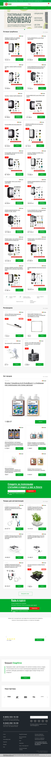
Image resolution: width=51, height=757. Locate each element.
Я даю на (17, 494)
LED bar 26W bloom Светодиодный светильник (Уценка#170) (13, 315)
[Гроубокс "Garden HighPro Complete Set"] (14, 78)
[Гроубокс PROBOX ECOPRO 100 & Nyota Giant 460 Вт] (36, 164)
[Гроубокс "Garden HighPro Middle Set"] (13, 106)
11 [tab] (35, 29)
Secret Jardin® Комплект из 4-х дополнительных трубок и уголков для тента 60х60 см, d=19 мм (36, 315)
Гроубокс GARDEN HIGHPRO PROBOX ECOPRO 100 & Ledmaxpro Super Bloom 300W (14, 269)
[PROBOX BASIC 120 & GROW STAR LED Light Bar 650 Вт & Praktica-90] (14, 250)
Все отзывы (39, 639)
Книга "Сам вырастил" (24, 745)
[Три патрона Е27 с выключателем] (13, 354)
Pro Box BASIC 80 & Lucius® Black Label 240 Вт (35, 96)
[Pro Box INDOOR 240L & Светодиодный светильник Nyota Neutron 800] (36, 222)
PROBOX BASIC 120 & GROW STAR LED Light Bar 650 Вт (36, 240)
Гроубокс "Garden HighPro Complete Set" (13, 67)
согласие (12, 493)
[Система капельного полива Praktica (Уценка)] (37, 576)
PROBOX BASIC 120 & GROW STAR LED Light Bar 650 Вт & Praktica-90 (14, 240)
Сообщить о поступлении (19, 88)
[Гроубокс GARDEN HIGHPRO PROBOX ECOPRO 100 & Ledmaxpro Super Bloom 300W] (14, 280)
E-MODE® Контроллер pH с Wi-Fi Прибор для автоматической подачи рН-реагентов (13, 508)
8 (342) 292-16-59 (10, 723)
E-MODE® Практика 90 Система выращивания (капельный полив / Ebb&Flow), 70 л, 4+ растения (35, 508)
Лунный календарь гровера (23, 749)
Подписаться (34, 608)
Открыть (25, 677)
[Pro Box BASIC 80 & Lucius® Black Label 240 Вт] (35, 107)
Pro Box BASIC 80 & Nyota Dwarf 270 (13, 124)
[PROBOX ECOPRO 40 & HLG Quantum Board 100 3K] (35, 136)
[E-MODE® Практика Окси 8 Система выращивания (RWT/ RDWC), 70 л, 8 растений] (14, 548)
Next (47, 15)
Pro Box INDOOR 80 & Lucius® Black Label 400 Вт (35, 39)
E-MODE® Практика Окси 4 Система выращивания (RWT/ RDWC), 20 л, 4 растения (36, 537)
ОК (46, 755)
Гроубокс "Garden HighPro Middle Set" (13, 95)
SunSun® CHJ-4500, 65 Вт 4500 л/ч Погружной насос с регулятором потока (33, 344)
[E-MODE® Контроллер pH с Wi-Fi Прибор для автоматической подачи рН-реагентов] (14, 520)
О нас (4, 734)
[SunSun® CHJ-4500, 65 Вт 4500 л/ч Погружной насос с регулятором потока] (34, 355)
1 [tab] (17, 29)
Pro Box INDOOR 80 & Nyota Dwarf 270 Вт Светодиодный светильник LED (36, 67)
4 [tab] (22, 29)
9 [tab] (32, 29)
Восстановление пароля (22, 738)
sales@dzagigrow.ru (34, 725)
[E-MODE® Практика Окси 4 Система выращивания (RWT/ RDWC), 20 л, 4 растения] (37, 548)
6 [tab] (26, 29)
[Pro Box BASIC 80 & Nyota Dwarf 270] (13, 135)
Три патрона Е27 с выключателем (12, 343)
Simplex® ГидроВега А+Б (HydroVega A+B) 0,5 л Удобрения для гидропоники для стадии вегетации (36, 444)
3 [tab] (20, 29)
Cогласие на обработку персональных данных (39, 739)
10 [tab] (34, 29)
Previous (4, 15)
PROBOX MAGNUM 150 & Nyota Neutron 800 (36, 268)
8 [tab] (30, 29)
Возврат (5, 744)
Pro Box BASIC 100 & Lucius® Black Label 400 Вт (13, 182)
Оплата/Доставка (6, 739)
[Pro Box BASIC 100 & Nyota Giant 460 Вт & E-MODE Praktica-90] (14, 164)
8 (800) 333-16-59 (10, 717)
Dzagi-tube (21, 743)
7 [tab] (28, 29)
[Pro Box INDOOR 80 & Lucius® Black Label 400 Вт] (36, 49)
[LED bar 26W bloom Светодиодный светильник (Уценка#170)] (14, 326)
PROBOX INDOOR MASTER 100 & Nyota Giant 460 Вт (36, 182)
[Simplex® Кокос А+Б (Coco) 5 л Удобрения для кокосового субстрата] (36, 460)
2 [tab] (19, 29)
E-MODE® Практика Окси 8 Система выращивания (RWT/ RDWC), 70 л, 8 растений (13, 537)
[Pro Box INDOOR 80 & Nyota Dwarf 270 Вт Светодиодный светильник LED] (36, 78)
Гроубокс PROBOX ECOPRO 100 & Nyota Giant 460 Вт (35, 154)
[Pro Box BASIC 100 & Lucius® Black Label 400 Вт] (14, 193)
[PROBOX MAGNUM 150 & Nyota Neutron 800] (36, 279)
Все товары (45, 32)
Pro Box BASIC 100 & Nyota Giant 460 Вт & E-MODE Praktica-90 (14, 153)
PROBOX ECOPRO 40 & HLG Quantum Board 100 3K (34, 125)
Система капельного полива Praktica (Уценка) (36, 565)
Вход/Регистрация (23, 734)
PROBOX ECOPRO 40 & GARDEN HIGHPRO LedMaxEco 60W (12, 39)
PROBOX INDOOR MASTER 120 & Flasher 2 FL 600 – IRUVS (12, 211)
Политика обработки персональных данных (39, 735)
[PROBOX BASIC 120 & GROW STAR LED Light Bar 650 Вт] (36, 250)
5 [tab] (24, 29)
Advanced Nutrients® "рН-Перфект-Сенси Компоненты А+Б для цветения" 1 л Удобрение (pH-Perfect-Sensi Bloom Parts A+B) (14, 444)
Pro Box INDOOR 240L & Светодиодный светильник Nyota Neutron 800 (36, 211)
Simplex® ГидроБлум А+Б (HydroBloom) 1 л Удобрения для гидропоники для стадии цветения (24, 384)
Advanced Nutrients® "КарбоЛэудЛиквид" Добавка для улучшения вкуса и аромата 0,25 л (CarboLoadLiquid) (13, 470)
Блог (20, 740)
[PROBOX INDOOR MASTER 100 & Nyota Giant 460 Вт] (36, 193)
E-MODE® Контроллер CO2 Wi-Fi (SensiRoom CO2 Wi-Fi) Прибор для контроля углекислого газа (13, 566)
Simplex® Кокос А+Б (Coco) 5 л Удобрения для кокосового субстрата (36, 470)
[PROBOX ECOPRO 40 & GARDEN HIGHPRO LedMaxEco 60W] (14, 49)
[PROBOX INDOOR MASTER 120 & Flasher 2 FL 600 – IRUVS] (14, 222)
